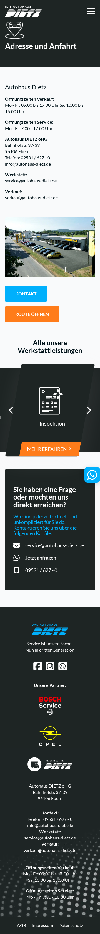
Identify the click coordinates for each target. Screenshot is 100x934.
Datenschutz (71, 925)
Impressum (42, 925)
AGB (21, 925)
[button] (11, 410)
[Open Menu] (91, 11)
